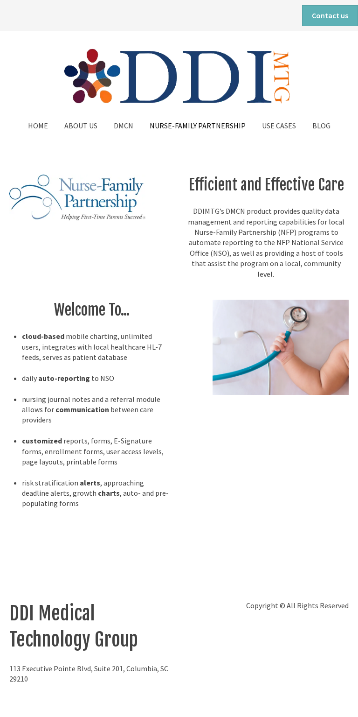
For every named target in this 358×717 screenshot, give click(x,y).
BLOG (321, 125)
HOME (38, 125)
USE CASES (279, 125)
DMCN (123, 125)
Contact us (330, 15)
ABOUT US (80, 125)
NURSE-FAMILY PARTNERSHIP (198, 125)
